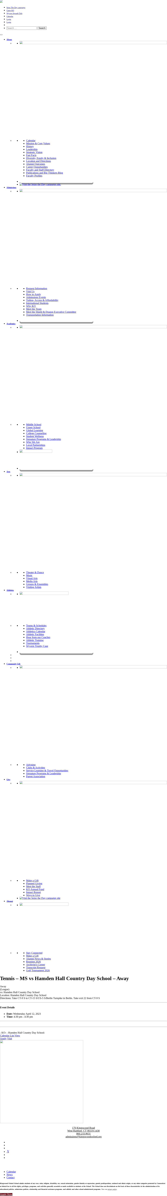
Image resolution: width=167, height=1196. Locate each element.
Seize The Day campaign (16, 7)
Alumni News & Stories (38, 958)
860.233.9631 (83, 1133)
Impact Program (34, 448)
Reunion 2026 (33, 961)
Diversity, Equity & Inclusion (41, 158)
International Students (37, 303)
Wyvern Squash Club (14, 13)
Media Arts (32, 581)
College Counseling (36, 433)
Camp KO (10, 10)
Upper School (33, 427)
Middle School (33, 424)
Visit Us (30, 291)
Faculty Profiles (34, 175)
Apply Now (6, 1194)
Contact (11, 1177)
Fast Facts (31, 155)
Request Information (36, 288)
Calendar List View (10, 1035)
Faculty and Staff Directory (40, 169)
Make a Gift (32, 880)
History (30, 146)
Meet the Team (33, 309)
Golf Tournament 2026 (38, 970)
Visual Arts (32, 578)
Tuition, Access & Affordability (42, 300)
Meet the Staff (33, 886)
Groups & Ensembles (37, 584)
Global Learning (34, 430)
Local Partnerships (35, 445)
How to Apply (33, 294)
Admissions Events (36, 297)
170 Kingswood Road (83, 1127)
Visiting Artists (33, 587)
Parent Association (35, 776)
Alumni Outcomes (35, 164)
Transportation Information (40, 314)
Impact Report (33, 892)
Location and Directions (38, 161)
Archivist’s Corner (35, 964)
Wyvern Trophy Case (37, 646)
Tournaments (32, 643)
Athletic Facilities (35, 634)
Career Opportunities (37, 167)
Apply (3, 1038)
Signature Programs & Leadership (43, 439)
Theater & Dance (35, 572)
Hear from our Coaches (38, 637)
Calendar (10, 16)
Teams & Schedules (36, 625)
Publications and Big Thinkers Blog (44, 172)
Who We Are (33, 442)
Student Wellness (35, 436)
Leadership (32, 149)
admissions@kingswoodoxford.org (84, 1136)
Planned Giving (34, 883)
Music (29, 575)
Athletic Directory (35, 628)
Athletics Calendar (35, 631)
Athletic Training (35, 640)
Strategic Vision (34, 152)
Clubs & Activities (35, 767)
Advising (31, 764)
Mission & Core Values (38, 143)
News (10, 1174)
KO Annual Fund (35, 889)
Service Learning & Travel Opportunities (47, 770)
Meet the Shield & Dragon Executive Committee (51, 312)
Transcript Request (35, 967)
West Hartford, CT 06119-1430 (83, 1130)
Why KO (31, 306)
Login (9, 19)
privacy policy (112, 1189)
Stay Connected (34, 952)
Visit (9, 1038)
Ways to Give (33, 895)
